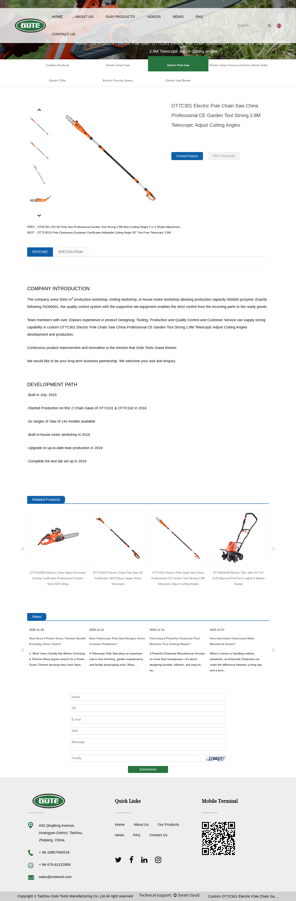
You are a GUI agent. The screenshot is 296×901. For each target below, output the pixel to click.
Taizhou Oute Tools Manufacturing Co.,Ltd (71, 896)
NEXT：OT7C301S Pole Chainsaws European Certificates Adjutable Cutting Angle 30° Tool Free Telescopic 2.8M (99, 232)
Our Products (120, 17)
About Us (84, 17)
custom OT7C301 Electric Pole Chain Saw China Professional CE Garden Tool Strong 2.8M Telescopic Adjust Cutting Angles (147, 327)
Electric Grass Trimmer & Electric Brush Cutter (239, 65)
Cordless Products (57, 65)
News (178, 17)
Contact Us (63, 34)
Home (57, 17)
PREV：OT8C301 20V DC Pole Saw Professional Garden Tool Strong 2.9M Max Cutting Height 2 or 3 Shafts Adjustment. (104, 226)
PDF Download (224, 156)
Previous (39, 109)
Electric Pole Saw (133, 43)
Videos (154, 17)
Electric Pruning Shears (118, 80)
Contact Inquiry (187, 156)
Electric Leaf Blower (178, 80)
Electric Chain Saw (118, 65)
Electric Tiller (57, 80)
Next (39, 215)
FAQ (199, 17)
